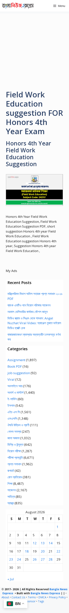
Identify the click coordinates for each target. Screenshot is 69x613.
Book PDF (14, 366)
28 (51, 559)
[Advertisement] (34, 47)
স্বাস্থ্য (10, 503)
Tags (41, 601)
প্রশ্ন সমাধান (14, 464)
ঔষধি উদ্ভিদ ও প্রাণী (18, 425)
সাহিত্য (11, 496)
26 (35, 559)
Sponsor (30, 601)
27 (43, 559)
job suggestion (18, 373)
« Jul (10, 579)
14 (51, 543)
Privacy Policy (57, 597)
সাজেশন (11, 490)
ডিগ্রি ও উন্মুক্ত (15, 444)
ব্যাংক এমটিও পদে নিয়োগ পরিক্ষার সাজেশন (29, 305)
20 (43, 551)
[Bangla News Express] (18, 5)
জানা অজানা (13, 438)
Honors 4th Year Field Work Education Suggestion (28, 153)
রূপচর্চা (10, 470)
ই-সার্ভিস (12, 399)
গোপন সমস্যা (14, 431)
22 (58, 551)
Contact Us (18, 597)
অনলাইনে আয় (14, 386)
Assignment (16, 360)
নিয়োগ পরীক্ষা (14, 451)
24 (19, 559)
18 (27, 551)
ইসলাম (11, 405)
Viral (11, 379)
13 (43, 543)
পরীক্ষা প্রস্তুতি (15, 457)
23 (11, 559)
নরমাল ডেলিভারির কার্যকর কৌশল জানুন (27, 311)
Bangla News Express (45, 593)
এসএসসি (12, 418)
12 (35, 543)
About (5, 597)
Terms (32, 597)
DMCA (42, 597)
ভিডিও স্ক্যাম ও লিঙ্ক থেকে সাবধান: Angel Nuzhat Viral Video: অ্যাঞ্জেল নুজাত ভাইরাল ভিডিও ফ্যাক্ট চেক (34, 323)
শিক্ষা (9, 483)
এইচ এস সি (13, 412)
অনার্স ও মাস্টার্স (15, 392)
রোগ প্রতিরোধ (14, 477)
